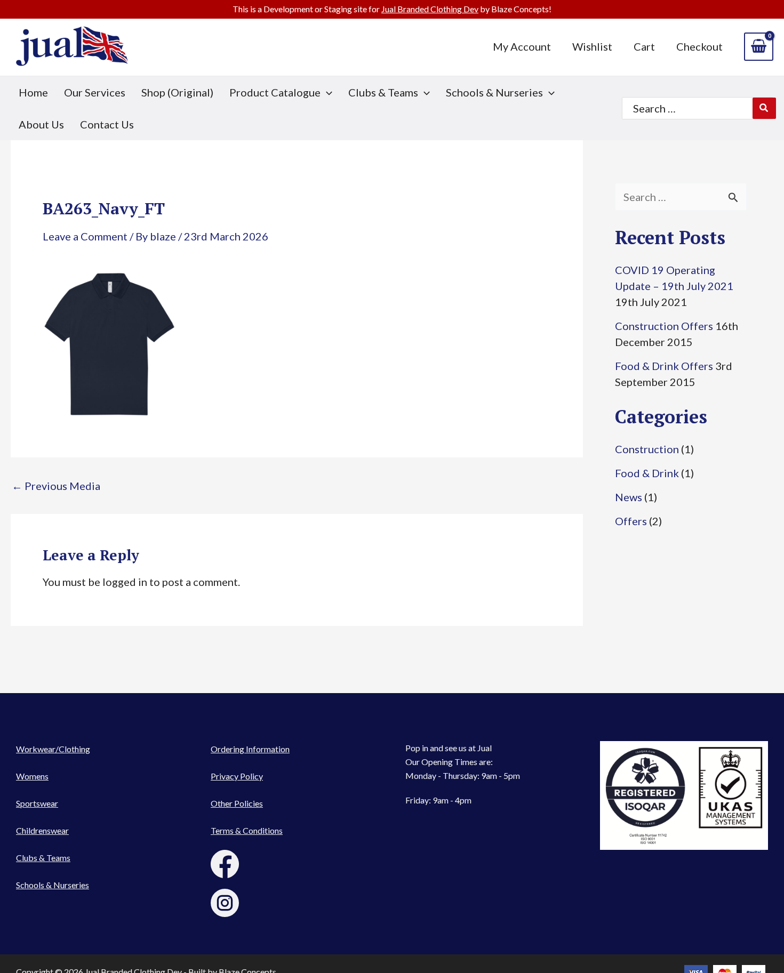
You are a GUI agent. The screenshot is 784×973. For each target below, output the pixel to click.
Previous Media (56, 485)
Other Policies (237, 803)
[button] (280, 92)
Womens (32, 776)
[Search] (764, 108)
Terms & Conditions (247, 830)
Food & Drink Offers (664, 365)
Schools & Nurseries (52, 885)
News (628, 496)
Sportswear (37, 803)
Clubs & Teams (43, 858)
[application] (326, 92)
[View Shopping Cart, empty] (758, 47)
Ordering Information (250, 749)
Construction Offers (664, 325)
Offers (631, 520)
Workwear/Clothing (53, 749)
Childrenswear (42, 830)
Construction (647, 449)
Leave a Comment (85, 236)
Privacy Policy (237, 776)
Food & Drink (647, 473)
